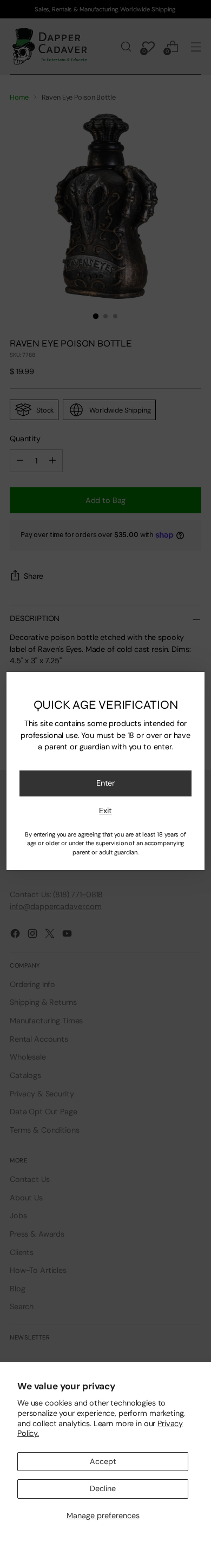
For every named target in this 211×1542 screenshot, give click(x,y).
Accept (103, 1461)
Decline (103, 1488)
